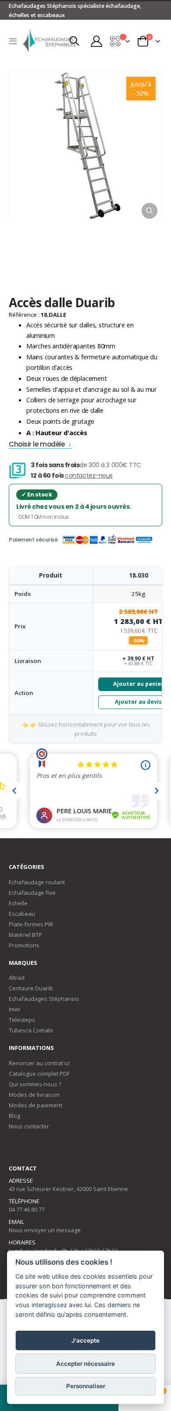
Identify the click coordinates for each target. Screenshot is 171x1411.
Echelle (18, 903)
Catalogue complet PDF (39, 1074)
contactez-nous (89, 475)
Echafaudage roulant (37, 882)
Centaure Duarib (31, 988)
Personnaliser (85, 1386)
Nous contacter (29, 1126)
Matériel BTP (25, 935)
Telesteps (22, 1020)
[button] (149, 211)
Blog (14, 1116)
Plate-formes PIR (31, 924)
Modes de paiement (35, 1105)
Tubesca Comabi (31, 1030)
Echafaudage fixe (32, 893)
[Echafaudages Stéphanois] (40, 41)
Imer (15, 1009)
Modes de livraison (34, 1095)
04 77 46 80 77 (27, 1209)
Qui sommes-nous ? (35, 1084)
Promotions (24, 945)
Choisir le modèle (36, 444)
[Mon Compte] (96, 40)
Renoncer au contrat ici (39, 1063)
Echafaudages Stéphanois (44, 999)
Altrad (17, 978)
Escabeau (22, 914)
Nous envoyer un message (45, 1230)
